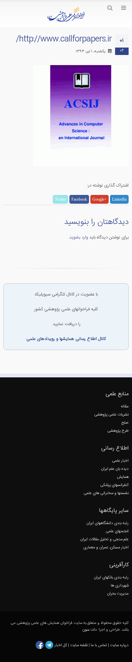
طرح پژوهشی (118, 431)
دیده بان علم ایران (115, 469)
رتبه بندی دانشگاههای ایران (107, 523)
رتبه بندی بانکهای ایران (111, 577)
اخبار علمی (120, 461)
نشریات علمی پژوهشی (111, 414)
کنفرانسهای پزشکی (114, 485)
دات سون (89, 630)
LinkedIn (119, 199)
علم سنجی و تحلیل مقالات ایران (104, 539)
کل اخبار (60, 645)
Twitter (60, 199)
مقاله (125, 406)
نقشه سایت (79, 645)
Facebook (79, 199)
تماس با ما (98, 645)
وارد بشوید (78, 237)
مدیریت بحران (118, 594)
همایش (123, 477)
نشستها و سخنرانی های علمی (106, 493)
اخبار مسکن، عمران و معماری (106, 547)
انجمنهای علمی (117, 531)
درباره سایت (119, 645)
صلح (125, 423)
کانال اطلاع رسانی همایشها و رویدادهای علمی (66, 339)
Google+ (99, 199)
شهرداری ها (120, 585)
